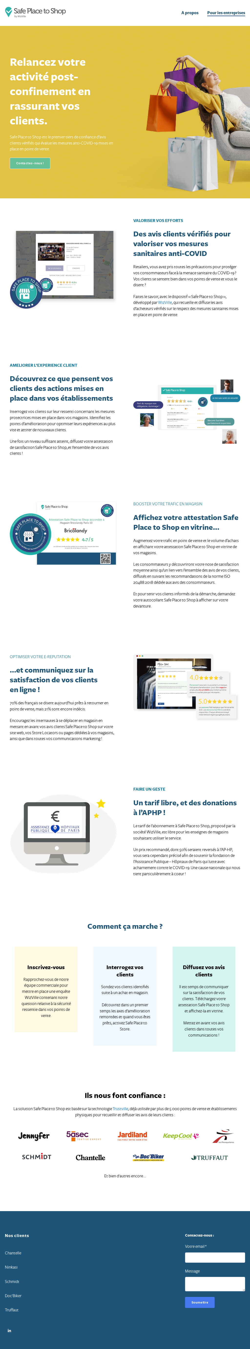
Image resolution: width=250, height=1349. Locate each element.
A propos (189, 13)
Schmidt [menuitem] (12, 1281)
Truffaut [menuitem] (12, 1310)
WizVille (165, 302)
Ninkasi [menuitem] (11, 1267)
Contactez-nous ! (30, 163)
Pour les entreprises (226, 13)
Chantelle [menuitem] (13, 1253)
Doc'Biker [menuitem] (13, 1295)
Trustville (120, 1108)
